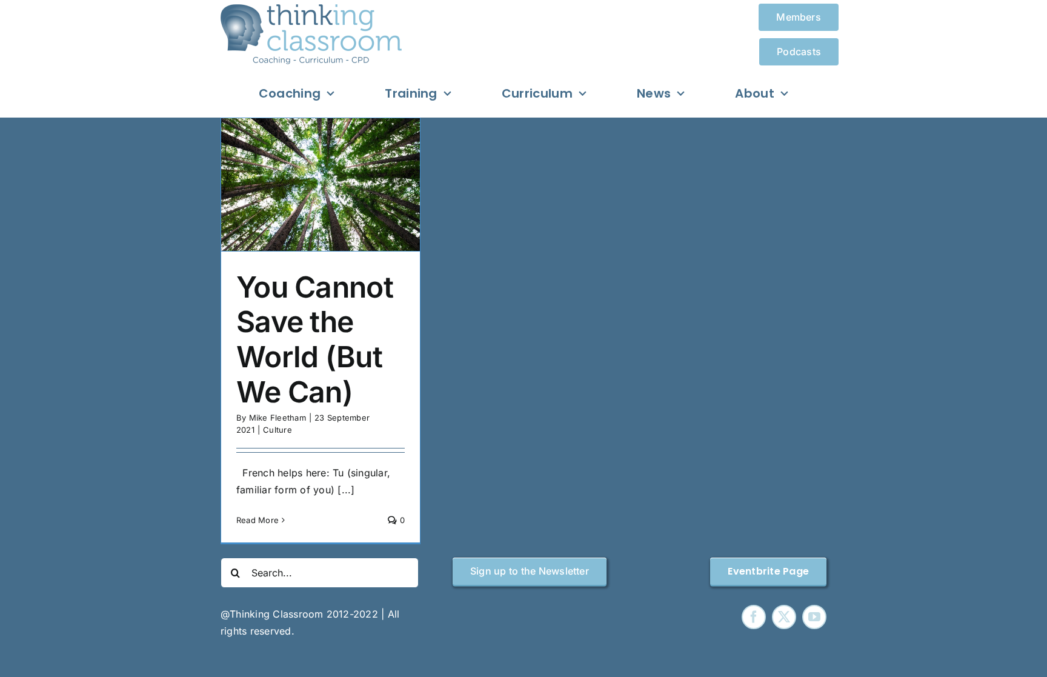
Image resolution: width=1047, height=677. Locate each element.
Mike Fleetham (277, 417)
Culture (277, 430)
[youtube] (814, 617)
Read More (257, 520)
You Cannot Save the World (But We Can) (314, 339)
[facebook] (754, 617)
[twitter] (784, 617)
